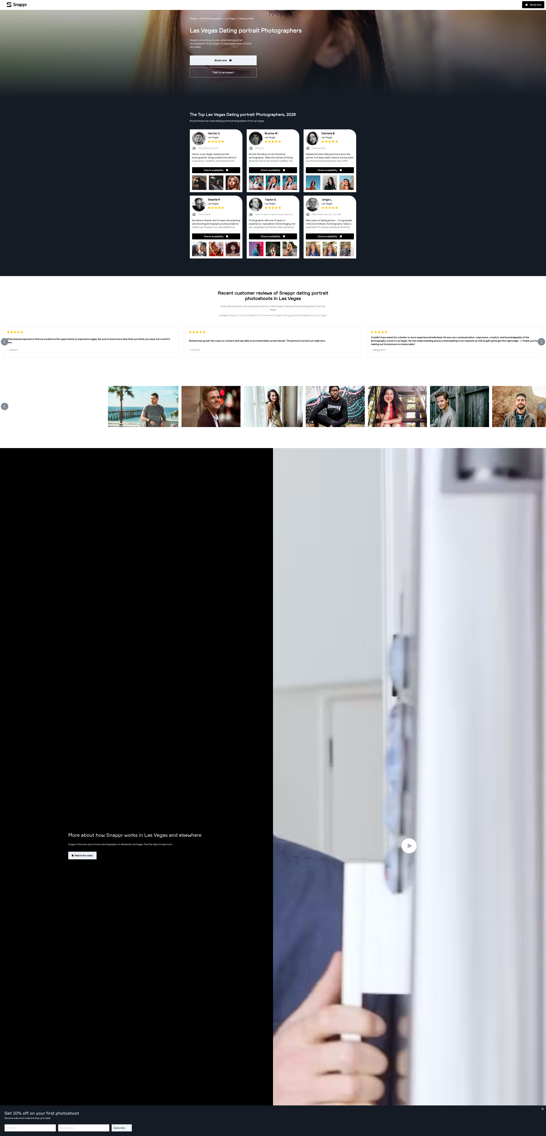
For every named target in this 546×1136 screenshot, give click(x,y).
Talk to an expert (223, 72)
